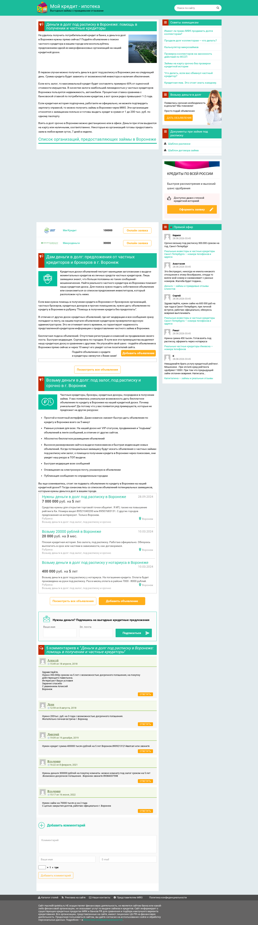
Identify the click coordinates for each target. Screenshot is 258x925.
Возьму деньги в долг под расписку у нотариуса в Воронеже (95, 562)
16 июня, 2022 (67, 794)
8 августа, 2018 (67, 707)
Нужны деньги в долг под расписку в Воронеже (84, 497)
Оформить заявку (192, 209)
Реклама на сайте (75, 897)
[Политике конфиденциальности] (103, 919)
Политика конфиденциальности (168, 897)
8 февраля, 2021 (68, 764)
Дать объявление (179, 117)
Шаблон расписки (179, 143)
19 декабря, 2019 (69, 737)
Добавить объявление (138, 353)
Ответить (145, 694)
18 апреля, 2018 (68, 663)
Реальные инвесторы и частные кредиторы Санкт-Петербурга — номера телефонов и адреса (189, 254)
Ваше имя (49, 626)
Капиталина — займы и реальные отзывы (188, 378)
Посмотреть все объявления (97, 369)
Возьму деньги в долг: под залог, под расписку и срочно (76, 521)
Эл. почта (85, 626)
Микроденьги (71, 242)
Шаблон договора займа (183, 150)
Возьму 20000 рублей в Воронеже (71, 531)
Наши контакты (101, 897)
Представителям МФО (130, 897)
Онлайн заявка (137, 230)
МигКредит (70, 230)
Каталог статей (49, 897)
